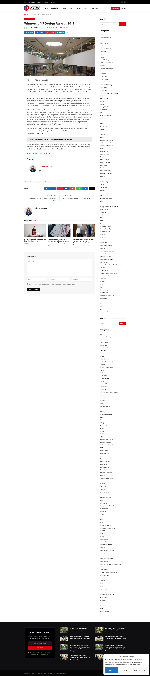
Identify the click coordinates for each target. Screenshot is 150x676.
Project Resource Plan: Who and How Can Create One (35, 240)
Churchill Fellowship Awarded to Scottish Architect (78, 198)
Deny (125, 670)
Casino (102, 71)
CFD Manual (103, 76)
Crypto (102, 96)
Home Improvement (105, 168)
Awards (102, 54)
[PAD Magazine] (32, 8)
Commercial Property (106, 85)
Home (46, 8)
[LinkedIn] (18, 93)
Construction (103, 87)
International (103, 187)
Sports (101, 287)
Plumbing (102, 234)
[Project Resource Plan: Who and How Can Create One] (35, 230)
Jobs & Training (104, 193)
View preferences (140, 670)
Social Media (103, 279)
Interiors (102, 184)
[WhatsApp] (18, 102)
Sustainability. (104, 292)
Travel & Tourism (104, 312)
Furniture (102, 132)
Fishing (102, 123)
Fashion (102, 118)
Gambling (102, 134)
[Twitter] (18, 89)
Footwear (102, 129)
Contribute (32, 2)
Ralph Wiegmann (46, 182)
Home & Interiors (105, 162)
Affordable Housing (105, 37)
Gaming (102, 137)
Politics (102, 237)
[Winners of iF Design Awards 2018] (59, 56)
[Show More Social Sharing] (67, 32)
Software (102, 281)
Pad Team (52, 2)
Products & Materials (106, 245)
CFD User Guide (104, 79)
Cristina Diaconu (33, 27)
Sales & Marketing (105, 276)
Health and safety (105, 154)
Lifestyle (102, 201)
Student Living (104, 290)
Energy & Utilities (105, 107)
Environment (103, 110)
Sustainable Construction (107, 295)
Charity (102, 82)
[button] (146, 656)
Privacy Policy (38, 654)
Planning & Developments (107, 229)
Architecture (103, 46)
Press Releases (104, 240)
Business (102, 65)
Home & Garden (104, 159)
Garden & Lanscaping (106, 143)
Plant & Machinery (105, 231)
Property (102, 248)
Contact (95, 8)
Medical (102, 215)
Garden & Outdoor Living (107, 146)
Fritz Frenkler (28, 182)
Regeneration (104, 270)
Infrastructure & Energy (107, 179)
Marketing (103, 212)
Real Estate (103, 267)
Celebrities (103, 73)
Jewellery (102, 190)
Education (103, 101)
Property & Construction (107, 251)
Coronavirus (103, 90)
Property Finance (105, 254)
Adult (101, 35)
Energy (102, 104)
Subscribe (115, 8)
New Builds (55, 8)
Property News (104, 262)
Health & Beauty (104, 151)
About (86, 8)
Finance (102, 121)
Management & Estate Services (109, 206)
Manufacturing (104, 209)
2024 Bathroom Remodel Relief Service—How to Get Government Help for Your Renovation (83, 242)
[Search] (125, 8)
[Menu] (25, 2)
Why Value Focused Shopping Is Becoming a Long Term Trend (80, 637)
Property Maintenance (106, 259)
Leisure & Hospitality (106, 198)
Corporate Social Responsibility (109, 93)
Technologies (103, 298)
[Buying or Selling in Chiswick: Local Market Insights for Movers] (64, 630)
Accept (111, 670)
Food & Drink (103, 126)
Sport (101, 284)
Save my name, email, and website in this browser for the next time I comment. (52, 284)
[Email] (18, 106)
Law (101, 195)
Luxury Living (67, 8)
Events (102, 112)
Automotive (103, 51)
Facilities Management (106, 115)
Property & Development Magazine (38, 153)
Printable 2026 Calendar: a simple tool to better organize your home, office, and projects (59, 241)
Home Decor (103, 165)
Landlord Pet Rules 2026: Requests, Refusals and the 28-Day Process (80, 657)
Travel (101, 309)
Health (102, 148)
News (78, 8)
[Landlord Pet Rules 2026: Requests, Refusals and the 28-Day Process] (64, 657)
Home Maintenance (105, 170)
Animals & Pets (104, 43)
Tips (101, 303)
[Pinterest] (18, 98)
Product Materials (105, 243)
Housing (102, 176)
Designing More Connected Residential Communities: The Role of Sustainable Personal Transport (80, 648)
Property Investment (106, 256)
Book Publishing (104, 60)
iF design (36, 182)
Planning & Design (29, 19)
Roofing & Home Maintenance (108, 273)
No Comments (50, 27)
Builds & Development (106, 62)
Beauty (102, 57)
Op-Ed (101, 223)
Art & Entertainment (105, 49)
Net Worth (103, 218)
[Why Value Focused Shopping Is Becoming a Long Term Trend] (64, 638)
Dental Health (104, 98)
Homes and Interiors (106, 173)
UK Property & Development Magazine (56, 673)
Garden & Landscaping (106, 140)
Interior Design (104, 182)
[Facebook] (18, 84)
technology (103, 301)
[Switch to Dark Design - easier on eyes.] (122, 8)
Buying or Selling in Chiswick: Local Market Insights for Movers (79, 630)
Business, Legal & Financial (108, 68)
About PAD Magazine (42, 2)
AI (100, 40)
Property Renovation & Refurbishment (111, 265)
